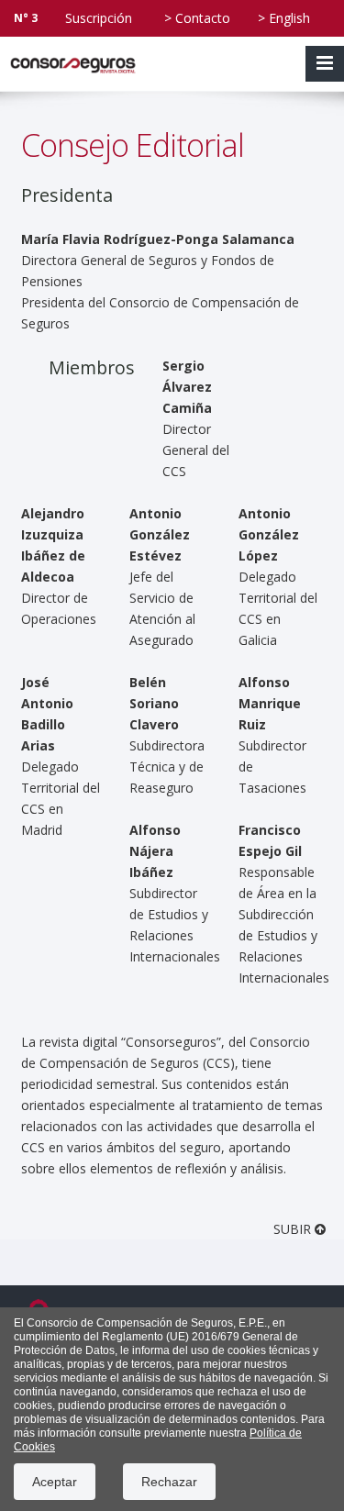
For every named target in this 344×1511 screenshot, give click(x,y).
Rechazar (169, 1481)
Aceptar (54, 1481)
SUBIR (294, 1229)
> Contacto (197, 18)
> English (284, 18)
